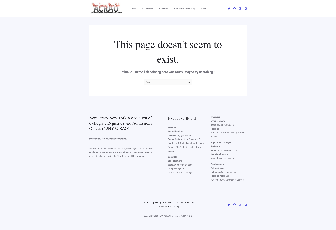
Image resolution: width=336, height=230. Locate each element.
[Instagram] (240, 8)
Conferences (147, 8)
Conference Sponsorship (184, 8)
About (133, 8)
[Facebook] (234, 8)
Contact (202, 8)
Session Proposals (185, 202)
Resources (163, 8)
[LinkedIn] (245, 204)
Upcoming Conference (162, 202)
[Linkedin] (245, 8)
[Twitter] (229, 8)
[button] (137, 8)
